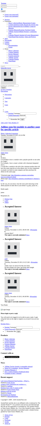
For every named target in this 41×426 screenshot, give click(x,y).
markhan (9, 386)
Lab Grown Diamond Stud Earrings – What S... (15, 381)
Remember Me (15, 119)
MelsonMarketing (12, 396)
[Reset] (19, 66)
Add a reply (4, 123)
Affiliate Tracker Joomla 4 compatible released (19, 366)
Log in (3, 11)
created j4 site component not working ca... (14, 384)
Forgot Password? (13, 115)
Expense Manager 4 (11, 370)
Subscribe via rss (6, 68)
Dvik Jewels (11, 382)
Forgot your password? (11, 14)
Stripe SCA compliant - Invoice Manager (17, 368)
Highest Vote (8, 199)
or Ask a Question (6, 89)
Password (22, 115)
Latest (6, 201)
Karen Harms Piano (13, 389)
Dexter (9, 393)
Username (17, 113)
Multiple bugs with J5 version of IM (11, 388)
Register (3, 3)
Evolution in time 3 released (13, 373)
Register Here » (5, 324)
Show (28, 235)
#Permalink (33, 230)
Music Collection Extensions (9, 133)
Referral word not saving (8, 391)
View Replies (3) (13, 123)
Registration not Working (8, 395)
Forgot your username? (11, 16)
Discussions (4, 91)
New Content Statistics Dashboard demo (17, 372)
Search (3, 87)
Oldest (6, 202)
